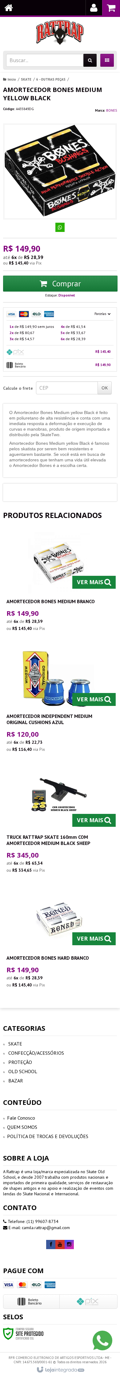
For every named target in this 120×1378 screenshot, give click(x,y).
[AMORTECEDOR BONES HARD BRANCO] (59, 940)
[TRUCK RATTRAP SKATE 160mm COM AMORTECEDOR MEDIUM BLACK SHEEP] (59, 822)
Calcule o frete (18, 388)
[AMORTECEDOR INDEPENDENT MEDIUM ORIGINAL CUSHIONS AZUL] (59, 701)
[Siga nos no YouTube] (60, 1244)
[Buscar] (90, 60)
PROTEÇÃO (20, 1062)
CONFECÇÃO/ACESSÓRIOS (36, 1053)
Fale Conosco (21, 1118)
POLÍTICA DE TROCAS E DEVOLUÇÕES (47, 1136)
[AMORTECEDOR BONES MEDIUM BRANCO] (59, 583)
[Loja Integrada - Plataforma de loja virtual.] (60, 1370)
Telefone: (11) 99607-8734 (32, 1221)
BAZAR (15, 1080)
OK (105, 388)
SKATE (26, 79)
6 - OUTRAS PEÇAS (51, 79)
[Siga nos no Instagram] (69, 1244)
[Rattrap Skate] (60, 32)
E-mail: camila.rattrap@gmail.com (38, 1227)
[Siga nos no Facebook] (50, 1244)
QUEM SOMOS (22, 1127)
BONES (111, 110)
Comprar (65, 283)
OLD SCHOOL (22, 1071)
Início (12, 79)
